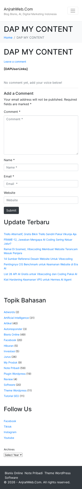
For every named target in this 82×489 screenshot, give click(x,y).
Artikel (8, 323)
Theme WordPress (57, 473)
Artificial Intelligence (16, 317)
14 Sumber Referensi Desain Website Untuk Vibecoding (38, 258)
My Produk (10, 362)
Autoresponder (13, 329)
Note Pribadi (11, 368)
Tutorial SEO (11, 396)
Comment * (12, 112)
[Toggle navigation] (73, 10)
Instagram (10, 432)
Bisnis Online (11, 334)
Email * (9, 176)
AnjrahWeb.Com (18, 9)
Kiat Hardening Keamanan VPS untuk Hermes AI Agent (38, 279)
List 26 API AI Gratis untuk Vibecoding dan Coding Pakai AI (40, 274)
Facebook (10, 340)
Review (8, 379)
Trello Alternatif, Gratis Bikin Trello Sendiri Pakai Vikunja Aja (40, 234)
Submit (11, 210)
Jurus (7, 356)
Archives (9, 449)
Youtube (9, 437)
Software (9, 384)
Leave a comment (15, 61)
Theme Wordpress (15, 390)
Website (9, 193)
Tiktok (8, 426)
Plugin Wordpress (15, 373)
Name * (9, 160)
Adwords (9, 312)
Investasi (9, 351)
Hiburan (9, 345)
